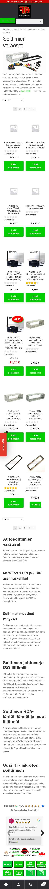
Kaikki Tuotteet (20, 29)
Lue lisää (35, 504)
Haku (31, 884)
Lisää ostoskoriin (13, 166)
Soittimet (31, 29)
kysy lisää (25, 90)
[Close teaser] (7, 432)
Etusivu (9, 29)
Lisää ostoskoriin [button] (13, 298)
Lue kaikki (9, 805)
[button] (3, 444)
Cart (41, 882)
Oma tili (18, 884)
